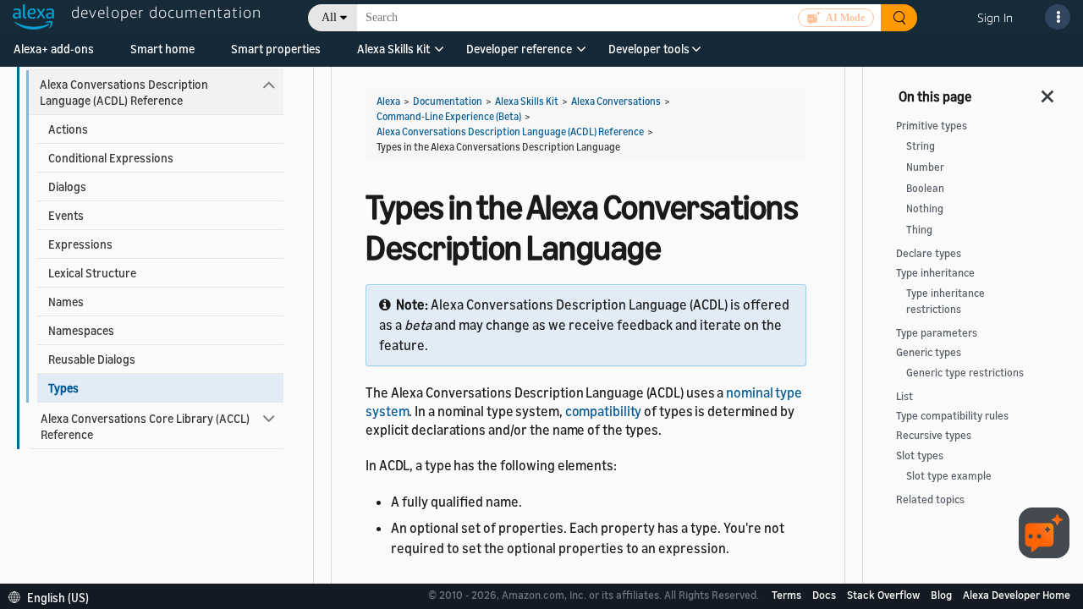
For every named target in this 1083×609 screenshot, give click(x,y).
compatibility (603, 411)
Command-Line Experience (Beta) (449, 116)
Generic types (928, 352)
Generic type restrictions (965, 372)
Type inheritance (935, 272)
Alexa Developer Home (1016, 594)
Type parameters (936, 332)
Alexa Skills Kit (393, 48)
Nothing (924, 208)
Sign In (995, 17)
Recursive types (933, 435)
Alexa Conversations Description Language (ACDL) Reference (124, 92)
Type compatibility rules (952, 415)
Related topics (930, 499)
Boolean (925, 188)
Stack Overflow (884, 594)
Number (925, 167)
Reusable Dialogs (91, 359)
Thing (919, 229)
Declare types (928, 253)
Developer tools (649, 48)
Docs (825, 594)
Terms (788, 594)
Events (66, 215)
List (904, 396)
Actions (68, 129)
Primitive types (931, 125)
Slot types (919, 455)
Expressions (80, 244)
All (329, 17)
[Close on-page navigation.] (1048, 91)
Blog (942, 594)
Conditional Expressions (110, 158)
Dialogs (67, 186)
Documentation (447, 101)
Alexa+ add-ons (54, 48)
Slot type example (949, 475)
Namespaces (81, 330)
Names (66, 301)
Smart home (162, 48)
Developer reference (519, 48)
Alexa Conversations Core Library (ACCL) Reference (145, 426)
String (920, 146)
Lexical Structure (92, 273)
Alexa (388, 101)
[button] (393, 54)
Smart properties (276, 48)
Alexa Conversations (616, 101)
